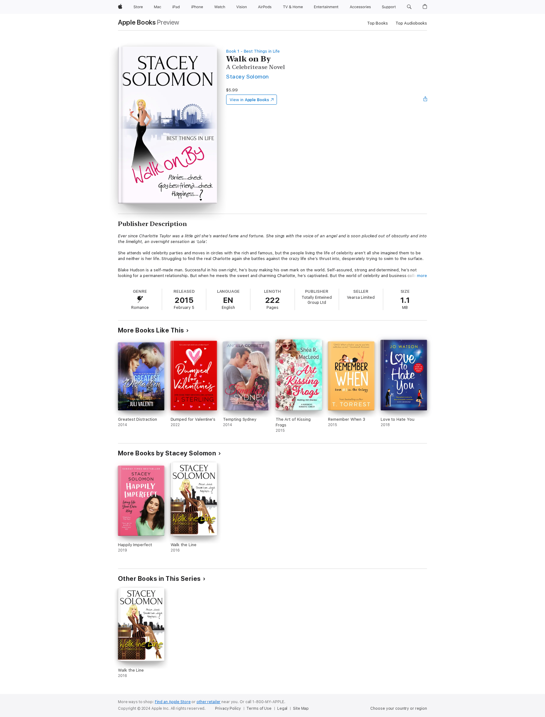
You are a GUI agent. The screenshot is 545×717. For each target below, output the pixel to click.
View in (249, 99)
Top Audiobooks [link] (411, 23)
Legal (282, 708)
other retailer (208, 702)
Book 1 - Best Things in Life (253, 51)
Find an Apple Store (173, 702)
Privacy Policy (228, 708)
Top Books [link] (377, 23)
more (422, 275)
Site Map (301, 708)
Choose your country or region (398, 708)
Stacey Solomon (247, 76)
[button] (409, 7)
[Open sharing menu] (425, 99)
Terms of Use (259, 708)
